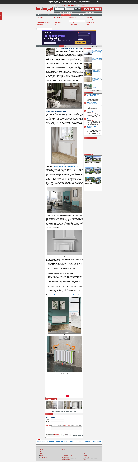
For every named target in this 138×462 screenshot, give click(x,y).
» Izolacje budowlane (73, 22)
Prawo (85, 459)
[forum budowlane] (91, 9)
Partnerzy (42, 451)
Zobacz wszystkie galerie (70, 411)
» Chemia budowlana (89, 17)
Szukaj (39, 439)
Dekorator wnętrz (90, 111)
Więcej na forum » (98, 135)
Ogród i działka (86, 457)
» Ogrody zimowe (40, 24)
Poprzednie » (98, 90)
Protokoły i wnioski (54, 443)
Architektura (86, 449)
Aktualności (86, 447)
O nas (41, 447)
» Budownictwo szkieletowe (74, 17)
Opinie (41, 455)
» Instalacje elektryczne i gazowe (59, 20)
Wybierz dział (67, 7)
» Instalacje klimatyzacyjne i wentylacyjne (44, 22)
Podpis (47, 419)
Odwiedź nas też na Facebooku (59, 396)
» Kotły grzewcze (56, 28)
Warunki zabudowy (41, 441)
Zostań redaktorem (43, 457)
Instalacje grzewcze (55, 46)
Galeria (63, 451)
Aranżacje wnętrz (88, 441)
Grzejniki (61, 46)
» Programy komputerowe (73, 24)
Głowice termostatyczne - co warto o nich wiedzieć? (66, 294)
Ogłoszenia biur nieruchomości (67, 455)
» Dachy (38, 19)
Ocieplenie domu (59, 441)
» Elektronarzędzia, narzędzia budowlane (93, 19)
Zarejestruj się (73, 5)
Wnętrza (85, 455)
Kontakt (41, 449)
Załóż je (69, 425)
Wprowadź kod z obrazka (51, 433)
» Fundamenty (39, 20)
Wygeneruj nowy (57, 434)
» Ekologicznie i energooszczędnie (75, 19)
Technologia (71, 441)
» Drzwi (54, 19)
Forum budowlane (65, 447)
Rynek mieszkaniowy (63, 443)
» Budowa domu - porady (57, 17)
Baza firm (64, 449)
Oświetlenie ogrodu (74, 443)
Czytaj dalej (79, 60)
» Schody (87, 24)
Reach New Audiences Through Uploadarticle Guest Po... (93, 95)
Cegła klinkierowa (97, 441)
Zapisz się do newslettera (61, 5)
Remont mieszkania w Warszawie (91, 127)
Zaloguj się (82, 5)
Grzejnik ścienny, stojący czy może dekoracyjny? (66, 166)
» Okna (54, 24)
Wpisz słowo (57, 7)
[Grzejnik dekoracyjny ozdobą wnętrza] (51, 405)
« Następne (93, 90)
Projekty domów (65, 453)
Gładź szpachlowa (79, 441)
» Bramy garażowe (40, 17)
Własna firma (89, 118)
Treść (47, 427)
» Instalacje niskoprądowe (57, 22)
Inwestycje (86, 451)
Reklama (41, 453)
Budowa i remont (46, 46)
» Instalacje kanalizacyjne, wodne (91, 20)
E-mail (47, 421)
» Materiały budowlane (90, 22)
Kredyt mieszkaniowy (83, 443)
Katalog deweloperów (66, 457)
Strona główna (39, 46)
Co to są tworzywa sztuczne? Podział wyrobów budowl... (92, 103)
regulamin (61, 431)
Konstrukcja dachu (50, 441)
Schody (66, 441)
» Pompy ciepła (72, 28)
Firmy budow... (98, 97)
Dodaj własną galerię (57, 411)
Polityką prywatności (85, 1)
